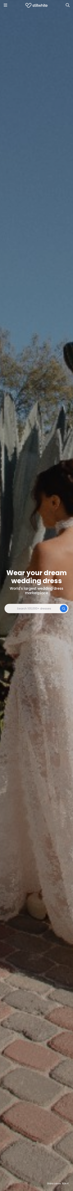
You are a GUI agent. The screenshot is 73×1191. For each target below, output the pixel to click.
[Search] (67, 5)
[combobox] (36, 608)
